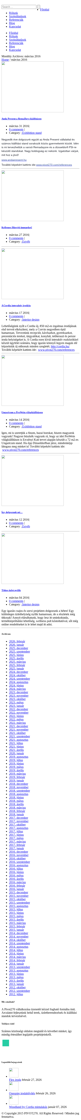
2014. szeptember (19, 943)
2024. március (17, 688)
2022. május (16, 719)
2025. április (16, 658)
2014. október (17, 940)
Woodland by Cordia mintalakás (28, 1107)
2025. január (16, 668)
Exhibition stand (31, 132)
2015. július (16, 909)
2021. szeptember (19, 736)
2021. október (17, 733)
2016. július (16, 868)
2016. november (18, 855)
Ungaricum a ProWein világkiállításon (22, 412)
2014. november (18, 936)
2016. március (17, 882)
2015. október (17, 899)
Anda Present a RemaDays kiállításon (21, 118)
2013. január (16, 984)
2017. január (16, 848)
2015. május (16, 916)
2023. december (18, 692)
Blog (12, 23)
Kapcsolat (15, 26)
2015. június (16, 912)
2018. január (16, 814)
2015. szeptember (19, 902)
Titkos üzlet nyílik (11, 590)
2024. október (17, 675)
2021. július (16, 743)
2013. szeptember (19, 967)
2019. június (16, 763)
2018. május (16, 800)
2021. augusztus (18, 739)
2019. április (16, 770)
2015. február (17, 926)
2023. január (16, 705)
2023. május (16, 702)
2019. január (16, 780)
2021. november (18, 729)
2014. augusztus (18, 946)
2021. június (16, 746)
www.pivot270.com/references (56, 349)
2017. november (18, 821)
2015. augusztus (18, 906)
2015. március (17, 923)
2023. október (17, 699)
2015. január (16, 929)
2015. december (18, 892)
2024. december (18, 671)
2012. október (17, 987)
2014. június (16, 953)
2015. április (16, 919)
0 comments (16, 129)
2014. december (18, 933)
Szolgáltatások (17, 16)
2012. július (16, 994)
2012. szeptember (19, 990)
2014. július (16, 950)
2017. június (16, 834)
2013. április (16, 980)
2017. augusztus (18, 828)
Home (5, 59)
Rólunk (13, 13)
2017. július (16, 831)
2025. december (18, 648)
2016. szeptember (19, 861)
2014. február (17, 960)
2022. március (17, 722)
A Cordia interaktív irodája (16, 305)
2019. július (16, 760)
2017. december (18, 817)
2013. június (16, 973)
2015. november (18, 895)
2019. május (16, 766)
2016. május (16, 875)
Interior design (30, 319)
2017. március (17, 841)
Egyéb (25, 241)
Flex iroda (15, 1079)
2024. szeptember (19, 678)
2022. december (18, 709)
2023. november (18, 695)
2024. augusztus (18, 682)
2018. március (17, 807)
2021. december (18, 726)
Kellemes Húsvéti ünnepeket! (17, 227)
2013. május (16, 977)
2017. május (16, 838)
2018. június (16, 797)
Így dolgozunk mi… (12, 512)
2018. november (18, 787)
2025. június (16, 655)
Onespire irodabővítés (22, 1093)
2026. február (17, 641)
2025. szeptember (19, 651)
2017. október (17, 824)
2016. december (18, 851)
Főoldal (44, 9)
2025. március (17, 661)
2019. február (17, 777)
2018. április (16, 804)
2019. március (17, 773)
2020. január (16, 753)
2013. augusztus (18, 970)
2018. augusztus (18, 794)
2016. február (17, 885)
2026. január (16, 644)
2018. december (18, 783)
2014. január (16, 963)
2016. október (17, 858)
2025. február (17, 665)
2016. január (16, 889)
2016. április (16, 878)
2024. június (16, 685)
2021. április (16, 750)
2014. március (17, 956)
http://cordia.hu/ (60, 346)
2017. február (17, 845)
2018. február (17, 811)
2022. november (18, 712)
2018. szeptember (19, 790)
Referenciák (16, 19)
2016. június (16, 872)
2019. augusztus (18, 756)
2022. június (16, 716)
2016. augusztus (18, 865)
